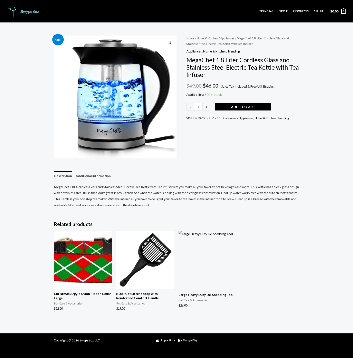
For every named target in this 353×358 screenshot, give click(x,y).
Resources (301, 11)
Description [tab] (63, 176)
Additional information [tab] (93, 176)
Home (190, 38)
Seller (318, 11)
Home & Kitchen (207, 38)
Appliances (227, 38)
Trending (266, 11)
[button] (169, 42)
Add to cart (243, 107)
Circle (283, 11)
